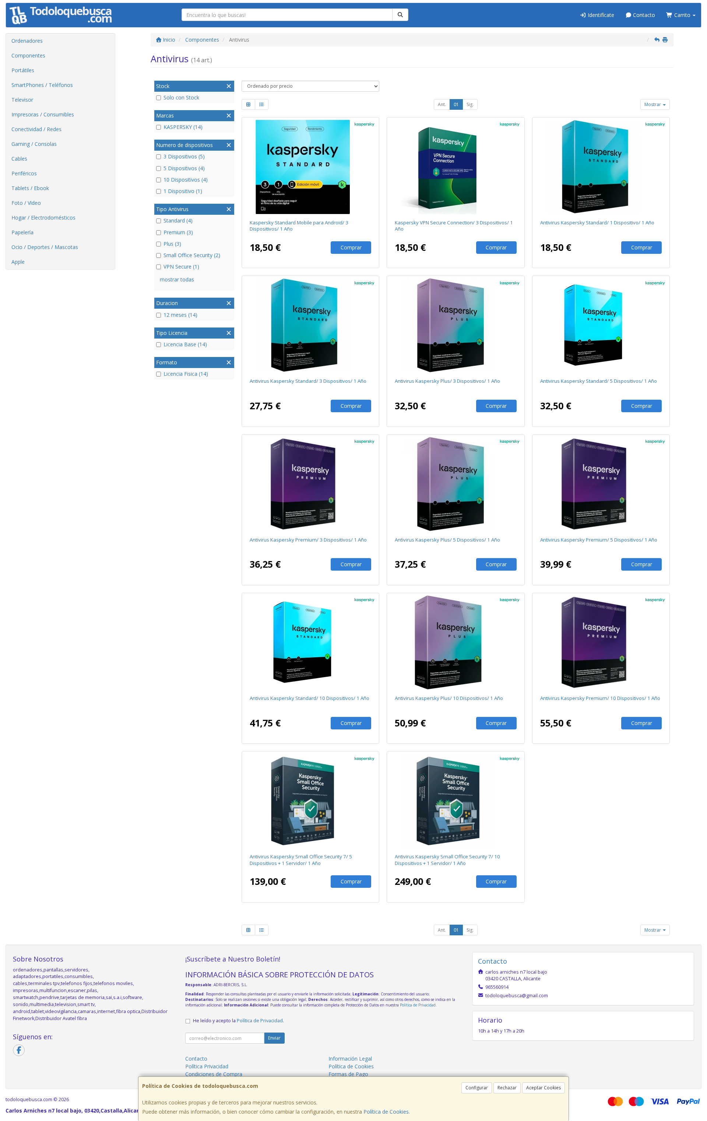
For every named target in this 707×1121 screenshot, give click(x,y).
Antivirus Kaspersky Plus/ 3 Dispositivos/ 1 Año (447, 381)
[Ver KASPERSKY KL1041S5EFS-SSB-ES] (601, 325)
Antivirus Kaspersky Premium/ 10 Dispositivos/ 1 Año (600, 698)
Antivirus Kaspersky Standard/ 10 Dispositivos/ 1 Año (309, 698)
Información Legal (350, 1058)
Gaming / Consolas (34, 143)
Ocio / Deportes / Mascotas (44, 247)
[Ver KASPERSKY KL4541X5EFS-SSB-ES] (310, 801)
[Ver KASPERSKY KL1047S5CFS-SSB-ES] (310, 484)
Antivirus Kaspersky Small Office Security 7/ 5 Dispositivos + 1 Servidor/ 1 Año (301, 859)
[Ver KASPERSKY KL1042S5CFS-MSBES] (455, 325)
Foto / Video (26, 202)
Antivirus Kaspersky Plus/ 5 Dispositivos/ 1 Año (447, 539)
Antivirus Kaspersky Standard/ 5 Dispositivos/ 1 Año (598, 381)
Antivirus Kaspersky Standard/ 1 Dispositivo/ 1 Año (597, 222)
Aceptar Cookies (543, 1088)
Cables (19, 158)
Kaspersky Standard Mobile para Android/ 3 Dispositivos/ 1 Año (299, 225)
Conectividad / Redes (36, 129)
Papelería (22, 232)
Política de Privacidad (418, 1005)
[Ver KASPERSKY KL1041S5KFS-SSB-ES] (310, 642)
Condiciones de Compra (213, 1074)
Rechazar (507, 1088)
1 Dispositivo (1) (182, 191)
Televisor (22, 99)
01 (456, 104)
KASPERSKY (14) (183, 126)
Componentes (28, 55)
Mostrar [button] (653, 104)
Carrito (682, 14)
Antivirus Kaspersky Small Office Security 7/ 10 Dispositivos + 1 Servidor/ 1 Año (447, 859)
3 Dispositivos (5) (184, 156)
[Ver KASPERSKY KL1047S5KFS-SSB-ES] (601, 642)
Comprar (351, 247)
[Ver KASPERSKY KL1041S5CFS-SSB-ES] (310, 325)
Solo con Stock (181, 97)
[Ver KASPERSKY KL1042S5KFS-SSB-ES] (455, 642)
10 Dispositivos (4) (185, 179)
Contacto (643, 14)
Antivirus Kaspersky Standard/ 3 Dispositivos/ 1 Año (308, 381)
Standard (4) (178, 220)
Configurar (476, 1088)
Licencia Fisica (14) (185, 373)
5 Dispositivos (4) (184, 168)
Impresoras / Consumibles (42, 114)
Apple (18, 261)
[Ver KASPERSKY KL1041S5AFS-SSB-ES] (601, 167)
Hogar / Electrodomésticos (43, 217)
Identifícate (600, 14)
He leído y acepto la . (238, 1020)
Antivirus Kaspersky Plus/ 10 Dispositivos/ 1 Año (449, 698)
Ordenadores (27, 40)
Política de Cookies (386, 1111)
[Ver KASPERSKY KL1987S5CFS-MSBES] (455, 167)
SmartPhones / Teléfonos (42, 84)
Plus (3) (172, 243)
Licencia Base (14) (185, 344)
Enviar (274, 1038)
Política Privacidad (206, 1066)
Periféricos (24, 173)
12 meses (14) (180, 314)
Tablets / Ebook (30, 188)
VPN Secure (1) (181, 266)
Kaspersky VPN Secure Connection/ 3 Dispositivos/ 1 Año (454, 225)
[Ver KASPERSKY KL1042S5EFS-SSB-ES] (455, 484)
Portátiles (22, 70)
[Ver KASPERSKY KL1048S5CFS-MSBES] (310, 167)
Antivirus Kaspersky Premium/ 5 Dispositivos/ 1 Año (598, 539)
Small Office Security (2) (191, 255)
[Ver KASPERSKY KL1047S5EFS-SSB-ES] (601, 484)
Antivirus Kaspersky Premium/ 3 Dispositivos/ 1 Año (308, 539)
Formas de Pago (348, 1074)
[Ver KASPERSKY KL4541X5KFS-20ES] (455, 801)
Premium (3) (178, 232)
